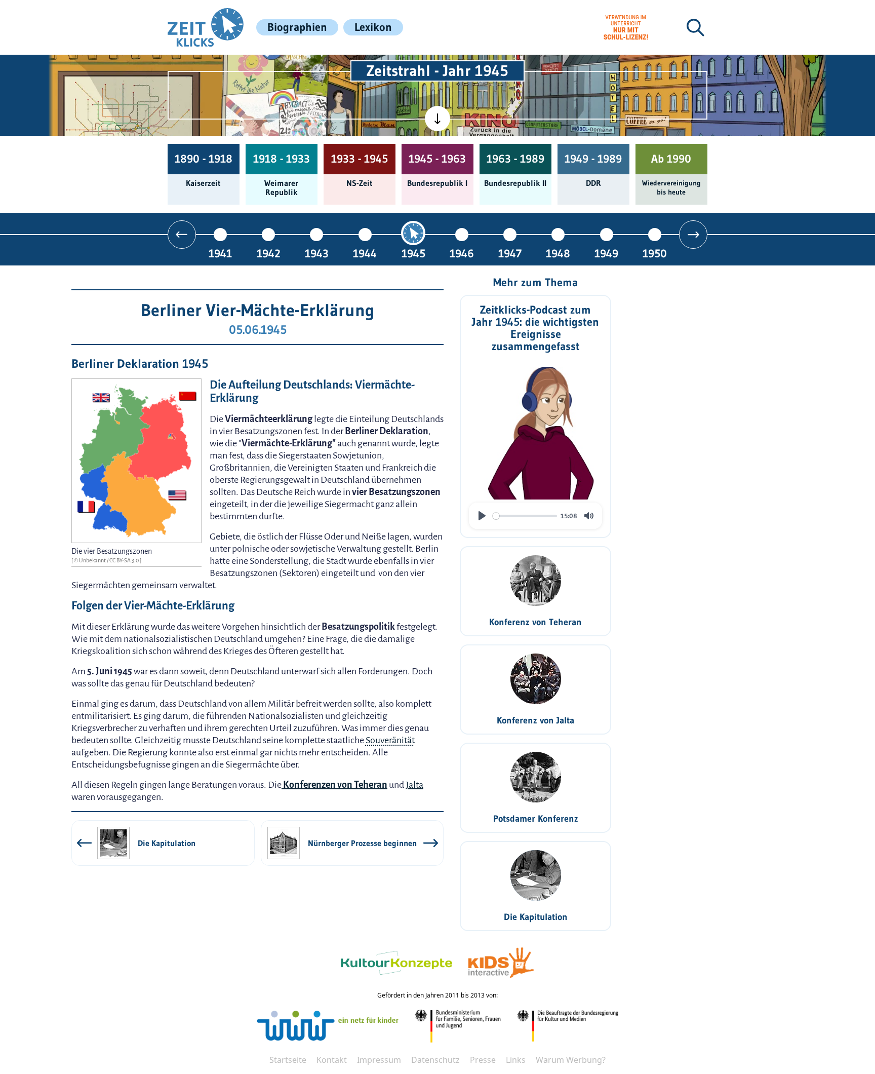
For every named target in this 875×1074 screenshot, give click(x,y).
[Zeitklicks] (206, 27)
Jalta (414, 785)
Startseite (287, 1059)
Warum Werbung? (571, 1059)
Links (516, 1059)
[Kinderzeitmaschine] (301, 66)
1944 (365, 253)
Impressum (379, 1059)
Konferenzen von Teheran (334, 785)
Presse (483, 1059)
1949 (606, 253)
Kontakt (331, 1059)
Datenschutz (435, 1059)
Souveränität (390, 740)
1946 (462, 253)
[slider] (524, 516)
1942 (269, 253)
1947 (510, 253)
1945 (413, 253)
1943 (317, 253)
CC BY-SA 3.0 (124, 560)
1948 (558, 253)
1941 (220, 253)
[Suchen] (695, 27)
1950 (655, 253)
